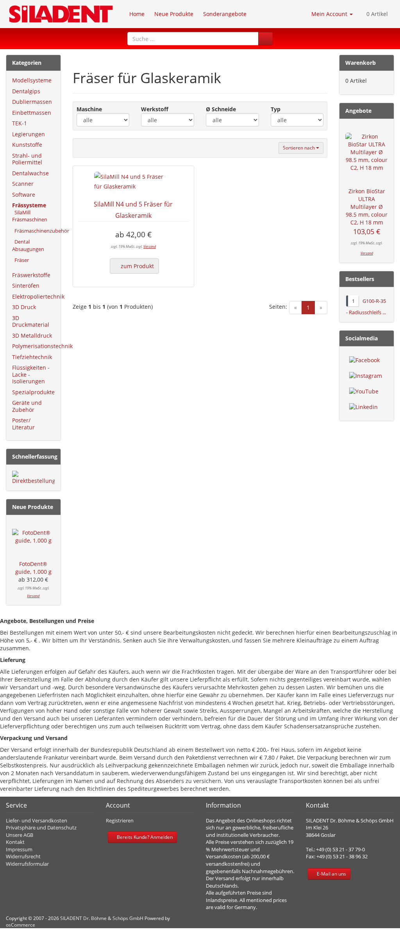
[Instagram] (365, 376)
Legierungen (28, 134)
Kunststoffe (27, 144)
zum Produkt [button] (136, 266)
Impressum (19, 849)
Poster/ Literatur (23, 423)
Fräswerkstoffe (31, 275)
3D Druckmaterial (30, 321)
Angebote (358, 110)
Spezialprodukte (33, 392)
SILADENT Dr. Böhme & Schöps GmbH (101, 918)
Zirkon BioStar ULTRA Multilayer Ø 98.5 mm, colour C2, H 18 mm (367, 206)
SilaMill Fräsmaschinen (29, 216)
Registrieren (120, 820)
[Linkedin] (363, 407)
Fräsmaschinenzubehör (40, 230)
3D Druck (24, 307)
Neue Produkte (32, 507)
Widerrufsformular (27, 863)
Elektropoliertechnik (38, 296)
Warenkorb (360, 62)
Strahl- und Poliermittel (27, 159)
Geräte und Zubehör (27, 406)
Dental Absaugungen (28, 245)
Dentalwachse (30, 173)
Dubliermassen (32, 101)
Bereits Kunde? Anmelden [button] (144, 837)
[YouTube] (364, 391)
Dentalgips (26, 91)
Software (23, 194)
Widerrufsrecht (23, 856)
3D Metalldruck (32, 335)
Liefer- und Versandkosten (36, 820)
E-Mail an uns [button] (331, 873)
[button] (265, 38)
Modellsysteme (32, 80)
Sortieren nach (299, 147)
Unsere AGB (19, 834)
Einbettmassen (31, 112)
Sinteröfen (25, 285)
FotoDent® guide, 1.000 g (33, 567)
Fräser (20, 259)
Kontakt (15, 841)
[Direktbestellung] (33, 478)
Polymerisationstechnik (42, 346)
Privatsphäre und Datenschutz (41, 827)
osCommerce (20, 925)
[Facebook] (364, 360)
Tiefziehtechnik (32, 357)
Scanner (23, 183)
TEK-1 (19, 123)
